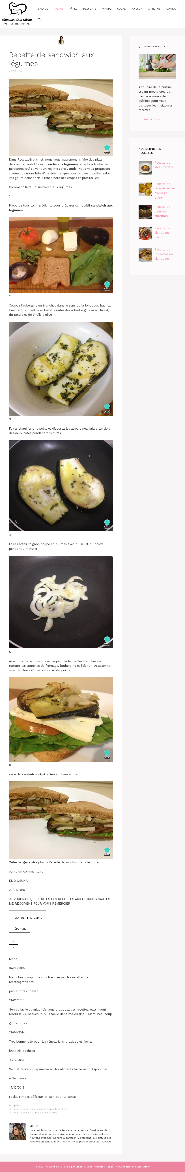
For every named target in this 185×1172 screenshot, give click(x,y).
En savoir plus (149, 119)
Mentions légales (104, 1167)
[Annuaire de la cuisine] (17, 14)
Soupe (121, 8)
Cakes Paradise (84, 1167)
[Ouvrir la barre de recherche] (39, 19)
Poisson (136, 8)
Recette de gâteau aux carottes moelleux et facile (41, 1109)
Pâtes (73, 8)
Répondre (19, 928)
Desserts (89, 8)
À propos (154, 8)
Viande (106, 8)
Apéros (59, 8)
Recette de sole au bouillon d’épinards (35, 1112)
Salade (43, 8)
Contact (172, 8)
